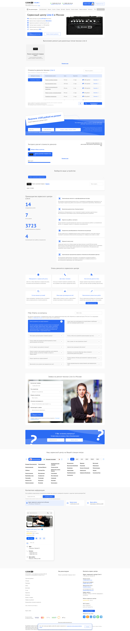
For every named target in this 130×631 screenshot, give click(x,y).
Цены (49, 9)
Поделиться (84, 617)
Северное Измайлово (85, 472)
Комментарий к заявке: (36, 407)
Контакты (90, 9)
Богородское (70, 463)
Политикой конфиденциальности (54, 498)
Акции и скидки (74, 9)
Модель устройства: (35, 395)
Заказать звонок (74, 440)
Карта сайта (28, 610)
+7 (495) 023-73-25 (56, 3)
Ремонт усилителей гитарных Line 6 (37, 177)
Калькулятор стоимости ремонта (33, 602)
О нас (53, 9)
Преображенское (71, 472)
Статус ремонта (100, 9)
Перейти (47, 184)
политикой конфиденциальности (45, 132)
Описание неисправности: (37, 401)
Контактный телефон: (36, 383)
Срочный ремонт (43, 9)
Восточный (95, 463)
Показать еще (65, 63)
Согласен (87, 626)
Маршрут (31, 538)
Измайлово (70, 468)
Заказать (95, 80)
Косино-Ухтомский (84, 468)
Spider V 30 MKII (30, 188)
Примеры (27, 583)
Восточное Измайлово (72, 465)
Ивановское (96, 465)
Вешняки (82, 463)
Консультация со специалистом (93, 104)
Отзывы (58, 9)
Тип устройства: (34, 389)
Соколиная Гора (96, 472)
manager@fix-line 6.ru (88, 590)
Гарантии (68, 9)
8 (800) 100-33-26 (87, 583)
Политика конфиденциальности (65, 622)
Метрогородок (96, 468)
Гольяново (82, 465)
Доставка (63, 9)
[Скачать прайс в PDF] (80, 103)
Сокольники (70, 475)
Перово (94, 470)
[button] (26, 459)
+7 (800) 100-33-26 (68, 3)
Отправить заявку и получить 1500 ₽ (68, 129)
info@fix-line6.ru (87, 587)
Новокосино (83, 470)
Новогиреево (70, 470)
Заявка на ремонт (83, 9)
